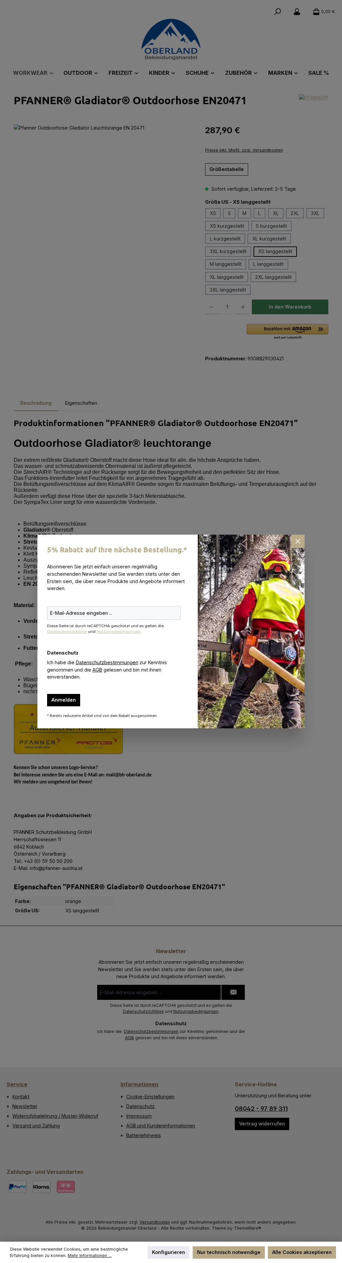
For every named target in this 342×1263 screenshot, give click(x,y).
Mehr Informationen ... (90, 1255)
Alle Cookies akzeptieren (302, 1252)
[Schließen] (298, 541)
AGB (97, 670)
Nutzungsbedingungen (118, 631)
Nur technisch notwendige (229, 1252)
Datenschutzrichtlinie (67, 631)
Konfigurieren (168, 1252)
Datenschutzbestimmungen (107, 662)
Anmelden (63, 700)
